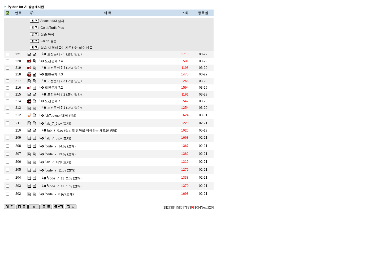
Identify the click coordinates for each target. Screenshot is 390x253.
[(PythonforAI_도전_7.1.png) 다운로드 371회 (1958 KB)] (29, 101)
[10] (196, 207)
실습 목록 (47, 34)
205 (18, 169)
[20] (211, 207)
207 (18, 154)
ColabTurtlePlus (52, 28)
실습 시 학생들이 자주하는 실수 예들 (66, 47)
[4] (174, 207)
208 (18, 146)
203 (18, 186)
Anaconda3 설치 (52, 21)
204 (18, 177)
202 (18, 194)
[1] (164, 207)
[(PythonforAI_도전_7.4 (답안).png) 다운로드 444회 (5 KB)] (29, 68)
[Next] (204, 207)
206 (18, 162)
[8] (188, 207)
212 (18, 115)
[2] (168, 207)
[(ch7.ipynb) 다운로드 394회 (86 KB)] (29, 115)
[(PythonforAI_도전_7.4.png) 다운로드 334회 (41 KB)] (29, 61)
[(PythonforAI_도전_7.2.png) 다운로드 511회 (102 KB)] (29, 87)
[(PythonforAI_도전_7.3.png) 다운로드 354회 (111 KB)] (29, 74)
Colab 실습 (49, 41)
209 (18, 137)
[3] (171, 207)
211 (18, 123)
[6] (181, 207)
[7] (185, 207)
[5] (178, 207)
